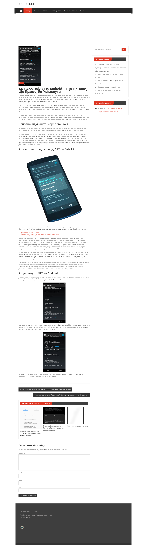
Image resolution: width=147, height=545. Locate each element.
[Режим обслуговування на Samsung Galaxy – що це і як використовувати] (54, 415)
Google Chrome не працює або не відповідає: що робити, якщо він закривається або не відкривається (110, 68)
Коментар (22, 453)
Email (20, 480)
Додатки (45, 11)
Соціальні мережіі (70, 11)
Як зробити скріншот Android (77, 426)
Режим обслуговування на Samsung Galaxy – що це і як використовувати (53, 428)
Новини (82, 11)
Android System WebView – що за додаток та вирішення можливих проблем (46, 389)
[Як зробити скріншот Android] (77, 415)
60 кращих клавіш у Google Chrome (109, 87)
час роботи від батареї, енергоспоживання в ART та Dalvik (39, 235)
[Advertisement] (74, 28)
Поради (27, 11)
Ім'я (20, 473)
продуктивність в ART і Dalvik (29, 232)
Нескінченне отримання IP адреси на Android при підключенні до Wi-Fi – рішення (61, 395)
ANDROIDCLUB (28, 4)
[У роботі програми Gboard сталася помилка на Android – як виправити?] (31, 418)
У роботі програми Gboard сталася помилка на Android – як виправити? (31, 433)
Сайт (20, 487)
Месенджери (56, 11)
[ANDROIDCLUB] (21, 10)
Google (36, 11)
